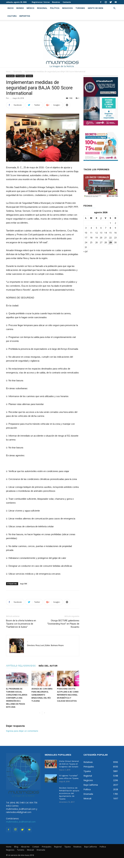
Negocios (67, 8)
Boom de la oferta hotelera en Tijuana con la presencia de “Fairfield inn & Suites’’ (21, 623)
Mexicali (30, 850)
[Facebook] (100, 2)
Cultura (12, 16)
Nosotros (56, 2)
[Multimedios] (62, 44)
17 (86, 237)
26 (96, 242)
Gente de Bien (95, 8)
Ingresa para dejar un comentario (22, 731)
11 (91, 232)
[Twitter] (110, 2)
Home (8, 846)
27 (101, 242)
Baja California (90, 846)
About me (25, 846)
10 (86, 232)
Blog (16, 846)
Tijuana (67, 846)
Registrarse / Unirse (41, 2)
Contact (35, 846)
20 (101, 237)
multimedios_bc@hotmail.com (21, 821)
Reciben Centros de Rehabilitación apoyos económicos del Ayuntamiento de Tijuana (69, 793)
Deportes (24, 16)
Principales (20, 76)
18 (91, 237)
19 (96, 237)
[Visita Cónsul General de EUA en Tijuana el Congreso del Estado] (51, 764)
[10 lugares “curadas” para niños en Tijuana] (51, 778)
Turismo (80, 8)
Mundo (20, 8)
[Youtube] (115, 2)
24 (86, 242)
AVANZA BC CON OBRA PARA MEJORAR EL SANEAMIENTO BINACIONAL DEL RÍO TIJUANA (41, 695)
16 (115, 232)
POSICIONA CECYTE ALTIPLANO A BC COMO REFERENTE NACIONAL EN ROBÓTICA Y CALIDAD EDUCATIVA (67, 695)
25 (91, 242)
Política (54, 8)
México (30, 8)
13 (101, 232)
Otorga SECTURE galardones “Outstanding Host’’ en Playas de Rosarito (63, 623)
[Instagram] (105, 2)
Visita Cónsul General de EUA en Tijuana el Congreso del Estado (69, 764)
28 (105, 242)
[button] (114, 8)
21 (105, 237)
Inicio (10, 8)
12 (96, 232)
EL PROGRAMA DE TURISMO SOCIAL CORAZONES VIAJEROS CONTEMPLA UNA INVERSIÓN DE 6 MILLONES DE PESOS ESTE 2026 (16, 698)
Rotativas (77, 846)
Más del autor (48, 665)
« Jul (85, 251)
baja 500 (23, 583)
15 (110, 232)
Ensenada (17, 71)
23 (115, 237)
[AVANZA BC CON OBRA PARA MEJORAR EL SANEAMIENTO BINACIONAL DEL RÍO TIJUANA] (42, 678)
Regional (42, 8)
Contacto (67, 2)
